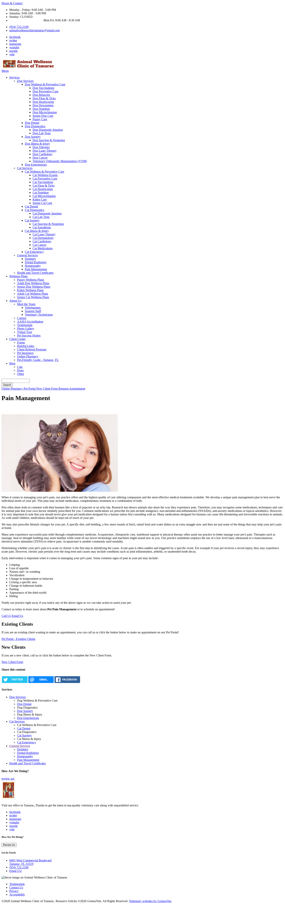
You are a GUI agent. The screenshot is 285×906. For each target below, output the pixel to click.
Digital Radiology (36, 262)
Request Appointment (72, 388)
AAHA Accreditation (30, 321)
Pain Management (36, 269)
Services (14, 77)
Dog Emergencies (36, 164)
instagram (15, 44)
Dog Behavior (41, 94)
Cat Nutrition (41, 192)
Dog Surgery (33, 136)
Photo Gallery (25, 328)
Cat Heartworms (43, 189)
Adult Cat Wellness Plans (32, 293)
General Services (27, 255)
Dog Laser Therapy (45, 150)
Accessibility (17, 894)
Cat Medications (43, 248)
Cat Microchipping (44, 196)
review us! (8, 778)
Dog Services (25, 81)
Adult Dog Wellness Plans (33, 283)
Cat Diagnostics (34, 210)
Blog (12, 363)
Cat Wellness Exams (45, 175)
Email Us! (15, 870)
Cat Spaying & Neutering (48, 224)
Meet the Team (26, 304)
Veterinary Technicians (39, 314)
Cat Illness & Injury (37, 231)
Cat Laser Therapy (44, 234)
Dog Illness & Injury (37, 143)
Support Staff (33, 311)
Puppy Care (40, 119)
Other (20, 373)
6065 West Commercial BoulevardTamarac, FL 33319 (30, 862)
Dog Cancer (40, 157)
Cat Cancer (39, 244)
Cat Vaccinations (43, 182)
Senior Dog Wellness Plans (33, 286)
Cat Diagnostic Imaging (47, 213)
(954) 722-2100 (18, 26)
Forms (21, 342)
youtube (14, 47)
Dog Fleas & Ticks (44, 98)
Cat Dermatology (43, 237)
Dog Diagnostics (35, 126)
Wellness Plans (18, 276)
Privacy (14, 891)
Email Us (17, 615)
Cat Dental (31, 206)
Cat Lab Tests (41, 217)
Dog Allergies (41, 147)
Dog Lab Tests (42, 133)
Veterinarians (33, 307)
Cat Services (24, 168)
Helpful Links (25, 346)
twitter (13, 40)
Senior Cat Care (42, 203)
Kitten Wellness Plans (30, 290)
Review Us (9, 844)
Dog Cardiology (43, 154)
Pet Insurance (25, 353)
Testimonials (24, 325)
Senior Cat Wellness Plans (33, 297)
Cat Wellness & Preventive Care (44, 171)
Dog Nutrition (41, 108)
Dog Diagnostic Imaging (48, 129)
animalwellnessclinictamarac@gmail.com (34, 30)
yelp (12, 54)
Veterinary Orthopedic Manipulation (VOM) (60, 161)
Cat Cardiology (42, 241)
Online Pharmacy (27, 356)
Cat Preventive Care (45, 178)
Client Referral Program (31, 349)
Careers (21, 318)
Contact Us (16, 887)
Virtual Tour (24, 332)
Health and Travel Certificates (35, 272)
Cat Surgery (32, 220)
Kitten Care (40, 199)
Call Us (6, 615)
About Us (15, 300)
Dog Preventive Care (45, 91)
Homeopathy (33, 265)
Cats (19, 367)
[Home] (29, 67)
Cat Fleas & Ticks (43, 185)
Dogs (20, 370)
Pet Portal (30, 388)
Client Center (17, 339)
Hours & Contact (12, 3)
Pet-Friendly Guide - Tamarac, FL (38, 360)
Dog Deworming (43, 105)
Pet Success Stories (29, 335)
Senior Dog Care (43, 115)
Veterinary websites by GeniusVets (150, 901)
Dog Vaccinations (43, 88)
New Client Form (47, 388)
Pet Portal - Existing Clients (18, 639)
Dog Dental (32, 122)
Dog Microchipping (45, 112)
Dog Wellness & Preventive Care (45, 84)
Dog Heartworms (43, 101)
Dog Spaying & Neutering (49, 140)
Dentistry (30, 258)
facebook (15, 37)
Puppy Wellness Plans (30, 279)
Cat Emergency (34, 251)
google (13, 51)
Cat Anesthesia (42, 227)
